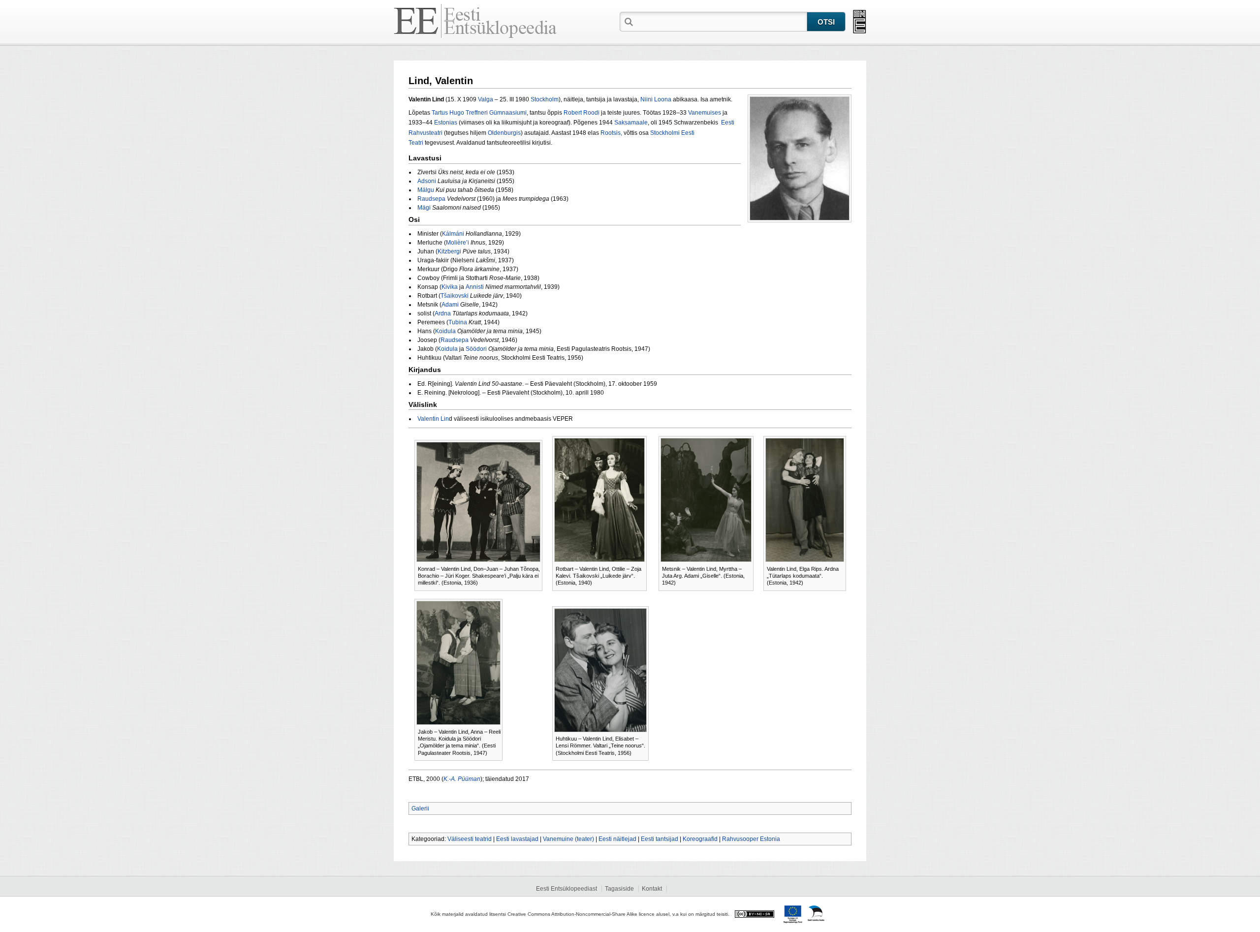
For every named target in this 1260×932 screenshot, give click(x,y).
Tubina (457, 322)
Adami (450, 304)
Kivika (449, 286)
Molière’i (457, 242)
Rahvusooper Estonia (751, 839)
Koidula (445, 331)
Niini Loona (655, 99)
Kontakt (652, 888)
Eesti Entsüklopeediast (566, 888)
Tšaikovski (455, 295)
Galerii (420, 808)
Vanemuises (704, 112)
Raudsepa (431, 198)
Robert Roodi (581, 112)
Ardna (443, 313)
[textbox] (721, 21)
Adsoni (426, 181)
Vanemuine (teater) (568, 839)
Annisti (475, 286)
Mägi (424, 207)
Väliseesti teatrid (469, 839)
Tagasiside (619, 888)
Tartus (440, 112)
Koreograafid (700, 839)
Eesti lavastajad (517, 839)
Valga (485, 99)
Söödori (476, 348)
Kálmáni (453, 233)
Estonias (445, 122)
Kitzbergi (449, 251)
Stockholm (545, 99)
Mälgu (425, 189)
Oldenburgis (504, 132)
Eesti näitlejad (617, 839)
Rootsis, (611, 132)
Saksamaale (631, 122)
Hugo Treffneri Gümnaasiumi (488, 112)
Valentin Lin (433, 418)
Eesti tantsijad (659, 839)
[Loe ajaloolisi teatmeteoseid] (859, 21)
